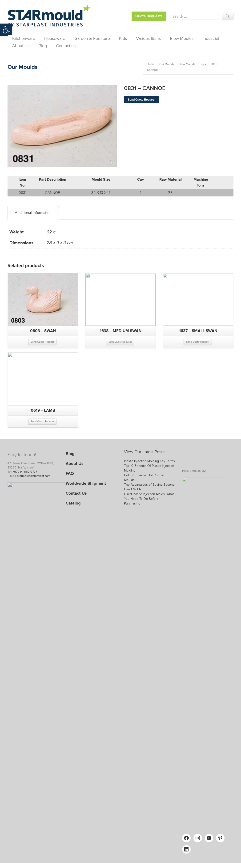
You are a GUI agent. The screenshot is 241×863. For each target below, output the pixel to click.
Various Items (148, 38)
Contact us (66, 45)
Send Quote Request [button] (42, 341)
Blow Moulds (181, 38)
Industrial (211, 38)
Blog (43, 45)
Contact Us (76, 493)
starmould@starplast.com (33, 476)
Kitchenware (23, 38)
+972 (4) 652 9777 (25, 472)
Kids (123, 38)
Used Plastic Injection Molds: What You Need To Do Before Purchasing (149, 498)
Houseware (54, 38)
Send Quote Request (141, 99)
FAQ (70, 473)
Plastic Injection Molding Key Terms (149, 461)
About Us (20, 45)
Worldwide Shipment (86, 483)
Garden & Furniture (92, 38)
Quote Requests (148, 16)
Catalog (73, 503)
